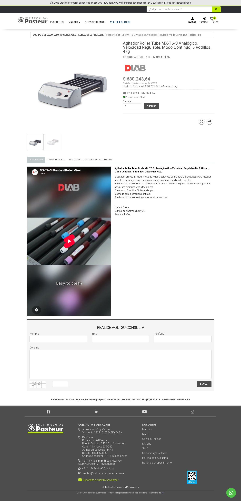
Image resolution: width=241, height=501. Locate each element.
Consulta (35, 347)
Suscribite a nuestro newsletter (100, 480)
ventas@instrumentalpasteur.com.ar (103, 473)
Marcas (146, 443)
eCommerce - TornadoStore (107, 493)
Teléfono (159, 333)
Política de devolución (155, 457)
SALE (145, 448)
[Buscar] (216, 9)
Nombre (34, 333)
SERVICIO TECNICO (95, 22)
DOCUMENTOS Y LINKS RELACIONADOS (90, 159)
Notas (145, 434)
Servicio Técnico (151, 438)
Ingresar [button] (204, 22)
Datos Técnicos (56, 159)
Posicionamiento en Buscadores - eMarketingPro (140, 493)
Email (95, 333)
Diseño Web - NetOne (86, 493)
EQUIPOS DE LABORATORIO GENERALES (54, 35)
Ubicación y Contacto (154, 453)
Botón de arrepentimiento (157, 462)
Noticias (147, 429)
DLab (167, 57)
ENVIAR (204, 384)
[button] (162, 493)
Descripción (36, 159)
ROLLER (98, 35)
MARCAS (74, 22)
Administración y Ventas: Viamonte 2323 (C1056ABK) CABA (100, 431)
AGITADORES (85, 35)
